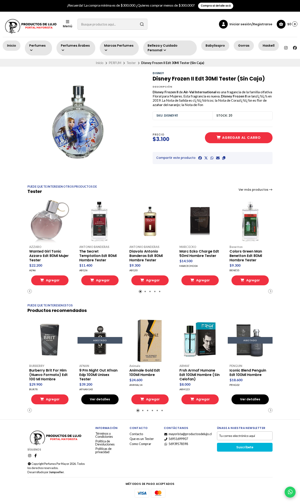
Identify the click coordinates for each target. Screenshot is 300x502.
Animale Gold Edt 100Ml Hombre (144, 372)
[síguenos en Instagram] (285, 48)
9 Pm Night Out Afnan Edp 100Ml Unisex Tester (98, 374)
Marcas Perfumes (119, 45)
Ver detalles (100, 399)
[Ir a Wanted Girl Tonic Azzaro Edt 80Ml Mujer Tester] (49, 221)
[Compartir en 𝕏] (206, 158)
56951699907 (178, 438)
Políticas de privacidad (103, 450)
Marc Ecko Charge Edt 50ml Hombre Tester (199, 253)
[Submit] (141, 24)
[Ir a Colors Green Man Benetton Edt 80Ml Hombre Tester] (250, 221)
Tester (131, 63)
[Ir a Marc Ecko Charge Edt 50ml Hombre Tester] (200, 221)
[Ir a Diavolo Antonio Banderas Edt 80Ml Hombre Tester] (150, 221)
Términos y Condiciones (104, 435)
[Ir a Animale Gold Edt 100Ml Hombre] (150, 340)
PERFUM (115, 63)
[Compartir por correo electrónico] (218, 158)
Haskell (269, 45)
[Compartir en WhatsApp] (212, 158)
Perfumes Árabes (75, 45)
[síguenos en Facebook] (295, 48)
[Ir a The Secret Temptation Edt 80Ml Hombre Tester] (100, 221)
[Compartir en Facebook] (200, 158)
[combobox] (112, 24)
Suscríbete (244, 447)
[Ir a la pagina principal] (30, 24)
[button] (224, 158)
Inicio (11, 45)
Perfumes (37, 45)
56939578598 (178, 443)
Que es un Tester (142, 438)
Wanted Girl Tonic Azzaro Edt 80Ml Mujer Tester (49, 255)
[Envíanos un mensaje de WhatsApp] (290, 492)
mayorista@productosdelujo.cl (190, 434)
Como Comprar (140, 443)
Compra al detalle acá (216, 5)
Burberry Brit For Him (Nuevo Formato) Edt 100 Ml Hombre (48, 374)
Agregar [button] (52, 280)
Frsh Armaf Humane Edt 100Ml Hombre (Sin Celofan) (199, 374)
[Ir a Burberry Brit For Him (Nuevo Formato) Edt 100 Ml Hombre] (49, 340)
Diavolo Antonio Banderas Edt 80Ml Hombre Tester (146, 255)
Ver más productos (254, 189)
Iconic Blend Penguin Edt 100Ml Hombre (248, 372)
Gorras (243, 45)
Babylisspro (215, 45)
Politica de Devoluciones (105, 443)
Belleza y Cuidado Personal (162, 48)
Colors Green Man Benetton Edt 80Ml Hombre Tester (246, 255)
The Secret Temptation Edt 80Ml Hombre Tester (98, 255)
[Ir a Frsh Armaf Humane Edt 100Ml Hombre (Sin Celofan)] (200, 340)
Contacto (136, 434)
